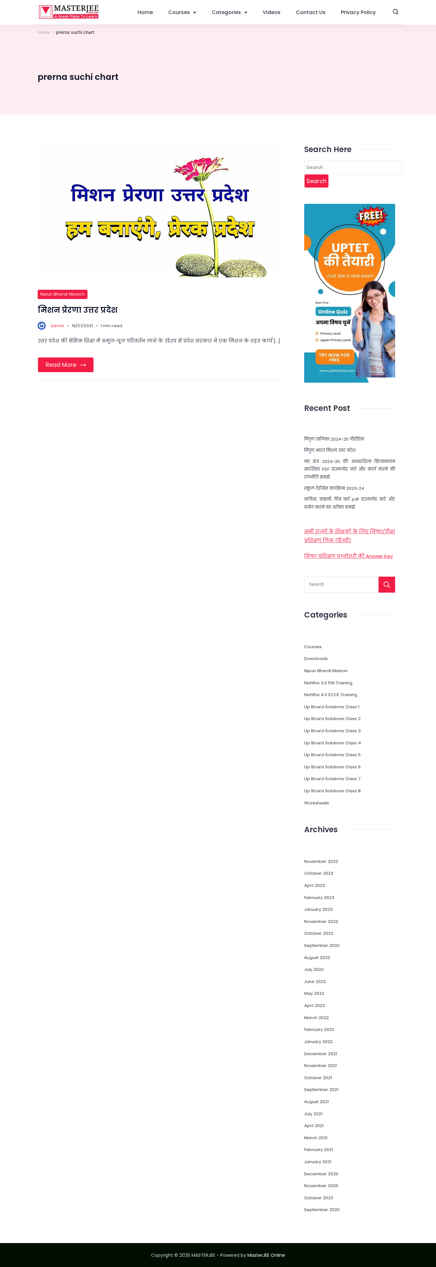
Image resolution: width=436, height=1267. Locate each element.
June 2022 (315, 982)
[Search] (387, 585)
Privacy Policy (358, 12)
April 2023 (314, 885)
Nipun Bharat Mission (62, 294)
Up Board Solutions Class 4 (332, 743)
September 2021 (321, 1090)
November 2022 (321, 921)
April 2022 (314, 1005)
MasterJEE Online (266, 1255)
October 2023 (318, 873)
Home (145, 12)
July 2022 (314, 969)
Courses (179, 12)
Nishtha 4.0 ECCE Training (330, 695)
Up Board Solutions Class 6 (332, 767)
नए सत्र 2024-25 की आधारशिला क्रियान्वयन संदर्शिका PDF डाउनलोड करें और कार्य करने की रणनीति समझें (349, 469)
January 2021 (317, 1162)
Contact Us (311, 12)
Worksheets (316, 803)
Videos (272, 12)
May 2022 (314, 993)
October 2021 (318, 1078)
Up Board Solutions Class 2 (332, 719)
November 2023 (321, 861)
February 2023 (319, 898)
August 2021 (316, 1102)
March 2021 (315, 1138)
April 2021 (314, 1126)
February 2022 (319, 1029)
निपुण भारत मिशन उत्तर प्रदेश (330, 450)
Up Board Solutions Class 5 (332, 755)
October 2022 (318, 933)
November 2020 (321, 1186)
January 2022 (318, 1042)
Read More (61, 365)
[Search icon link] (395, 12)
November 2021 (320, 1066)
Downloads (316, 659)
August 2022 (317, 958)
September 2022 (322, 945)
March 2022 (316, 1018)
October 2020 (318, 1198)
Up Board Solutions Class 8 (332, 791)
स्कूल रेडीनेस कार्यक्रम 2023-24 (334, 488)
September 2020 (322, 1210)
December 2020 (321, 1174)
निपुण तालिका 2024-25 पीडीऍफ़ (334, 439)
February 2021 (318, 1150)
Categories (226, 12)
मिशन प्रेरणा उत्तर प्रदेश (77, 310)
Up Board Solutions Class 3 (332, 731)
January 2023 (318, 909)
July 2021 (313, 1114)
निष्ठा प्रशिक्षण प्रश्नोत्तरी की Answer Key (348, 556)
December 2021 (320, 1054)
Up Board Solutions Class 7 (332, 779)
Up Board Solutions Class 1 (331, 707)
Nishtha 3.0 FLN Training (328, 683)
